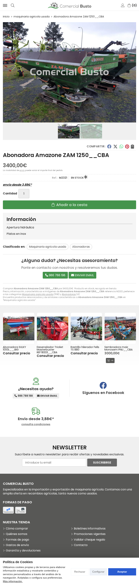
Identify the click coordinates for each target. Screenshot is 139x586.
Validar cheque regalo (89, 540)
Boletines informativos (90, 529)
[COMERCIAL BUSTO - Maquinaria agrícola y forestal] (69, 5)
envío (22, 170)
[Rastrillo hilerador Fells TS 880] (86, 328)
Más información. (13, 581)
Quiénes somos (16, 534)
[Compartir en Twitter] (115, 146)
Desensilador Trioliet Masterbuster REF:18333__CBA (50, 349)
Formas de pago (17, 540)
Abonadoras (69, 294)
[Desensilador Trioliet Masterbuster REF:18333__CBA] (52, 328)
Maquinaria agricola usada (37, 294)
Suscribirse (102, 462)
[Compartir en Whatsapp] (121, 146)
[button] (68, 119)
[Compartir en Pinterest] (127, 146)
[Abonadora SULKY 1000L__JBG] (18, 328)
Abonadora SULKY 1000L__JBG (14, 348)
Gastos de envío (17, 545)
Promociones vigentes (90, 534)
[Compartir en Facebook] (109, 146)
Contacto (81, 545)
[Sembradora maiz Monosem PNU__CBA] (120, 328)
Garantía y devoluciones (23, 551)
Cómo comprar (17, 529)
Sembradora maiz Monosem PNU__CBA (118, 348)
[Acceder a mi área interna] (122, 5)
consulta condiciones (35, 424)
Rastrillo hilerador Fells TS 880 (85, 348)
